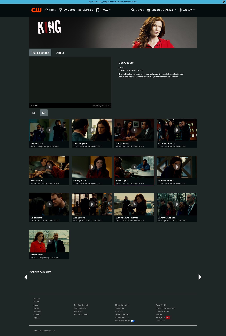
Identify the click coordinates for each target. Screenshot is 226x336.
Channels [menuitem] (88, 9)
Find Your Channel (80, 314)
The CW (34, 9)
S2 (44, 113)
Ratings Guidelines (122, 314)
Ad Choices (119, 311)
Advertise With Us (121, 318)
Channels (36, 314)
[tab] (40, 52)
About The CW (161, 305)
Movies (36, 308)
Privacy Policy (119, 2)
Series (35, 305)
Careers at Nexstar (162, 311)
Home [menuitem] (52, 9)
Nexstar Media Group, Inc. (165, 308)
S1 (33, 113)
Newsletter (78, 311)
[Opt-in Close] (224, 2)
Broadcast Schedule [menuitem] (162, 9)
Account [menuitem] (187, 9)
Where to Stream (80, 308)
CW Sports (37, 311)
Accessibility (119, 308)
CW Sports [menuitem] (69, 9)
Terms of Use (132, 2)
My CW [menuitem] (104, 9)
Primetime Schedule (81, 305)
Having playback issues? (101, 106)
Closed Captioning (121, 305)
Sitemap (159, 314)
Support (36, 318)
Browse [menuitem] (140, 9)
